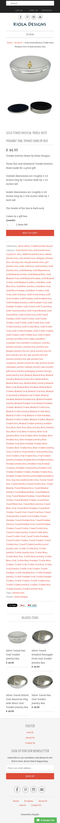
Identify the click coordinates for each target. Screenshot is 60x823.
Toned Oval (20, 512)
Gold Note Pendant (15, 290)
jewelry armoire (14, 347)
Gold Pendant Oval (37, 302)
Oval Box (16, 452)
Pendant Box (30, 460)
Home (16, 801)
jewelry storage (44, 371)
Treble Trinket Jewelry (17, 584)
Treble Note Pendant (27, 560)
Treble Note (41, 552)
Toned (42, 480)
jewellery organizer (31, 343)
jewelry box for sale (21, 355)
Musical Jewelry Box (25, 379)
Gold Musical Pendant (30, 278)
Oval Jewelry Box (44, 452)
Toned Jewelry (18, 484)
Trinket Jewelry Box (33, 589)
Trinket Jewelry (14, 589)
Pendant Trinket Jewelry (18, 476)
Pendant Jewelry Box (16, 464)
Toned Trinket (36, 540)
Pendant (19, 460)
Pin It (22, 605)
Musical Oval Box (36, 391)
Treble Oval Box (36, 564)
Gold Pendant (26, 298)
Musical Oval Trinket (30, 395)
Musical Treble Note (40, 411)
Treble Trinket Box (40, 580)
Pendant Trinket (23, 472)
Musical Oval (21, 391)
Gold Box (29, 266)
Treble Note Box (14, 556)
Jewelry (46, 343)
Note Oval (16, 431)
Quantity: (11, 220)
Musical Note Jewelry (34, 383)
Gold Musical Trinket (24, 282)
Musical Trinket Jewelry (30, 423)
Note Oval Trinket (23, 435)
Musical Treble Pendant (38, 415)
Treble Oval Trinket (30, 568)
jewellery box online (25, 339)
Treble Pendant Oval (25, 576)
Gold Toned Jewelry (16, 310)
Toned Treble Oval (15, 536)
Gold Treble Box (36, 322)
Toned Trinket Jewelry (30, 544)
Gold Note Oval (42, 286)
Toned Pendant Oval (25, 524)
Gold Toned (29, 306)
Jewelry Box (29, 347)
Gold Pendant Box (42, 298)
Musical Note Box (14, 383)
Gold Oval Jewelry (36, 294)
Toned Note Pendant (27, 508)
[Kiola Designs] (30, 24)
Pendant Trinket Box (42, 472)
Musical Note (42, 379)
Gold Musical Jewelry (16, 274)
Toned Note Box (14, 504)
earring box (17, 262)
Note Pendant (40, 435)
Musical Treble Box (39, 407)
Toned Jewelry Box (35, 484)
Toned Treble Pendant (37, 536)
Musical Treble (22, 407)
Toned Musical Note (24, 492)
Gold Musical (25, 270)
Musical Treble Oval (16, 415)
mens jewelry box (15, 375)
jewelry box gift (22, 359)
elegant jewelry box (34, 262)
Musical (28, 375)
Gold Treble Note (30, 326)
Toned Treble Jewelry (17, 532)
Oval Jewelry (28, 452)
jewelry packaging (26, 371)
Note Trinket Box (23, 448)
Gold (21, 266)
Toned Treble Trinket (17, 540)
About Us (30, 737)
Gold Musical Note (36, 274)
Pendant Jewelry (45, 460)
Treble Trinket (22, 580)
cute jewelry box (27, 258)
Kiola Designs (21, 597)
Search (30, 732)
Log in (19, 10)
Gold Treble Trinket (43, 331)
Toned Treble (21, 528)
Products (18, 43)
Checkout (46, 10)
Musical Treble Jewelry (17, 411)
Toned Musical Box (23, 488)
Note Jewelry (33, 427)
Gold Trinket (12, 335)
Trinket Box (44, 584)
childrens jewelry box (33, 254)
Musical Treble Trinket (17, 419)
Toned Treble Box (38, 528)
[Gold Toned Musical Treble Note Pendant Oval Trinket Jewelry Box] (30, 68)
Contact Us (30, 743)
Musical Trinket (37, 419)
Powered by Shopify (30, 814)
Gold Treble (21, 322)
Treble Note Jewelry (34, 556)
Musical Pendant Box (25, 399)
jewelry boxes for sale (28, 363)
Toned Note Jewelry (33, 504)
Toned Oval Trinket (29, 516)
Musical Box (39, 375)
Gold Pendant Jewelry (16, 302)
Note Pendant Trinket (30, 443)
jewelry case (39, 367)
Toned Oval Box (35, 512)
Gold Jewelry (41, 266)
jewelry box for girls (24, 351)
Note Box (21, 427)
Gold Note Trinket (34, 290)
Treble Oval (21, 564)
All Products (24, 246)
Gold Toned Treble (24, 318)
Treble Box (32, 548)
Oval (8, 452)
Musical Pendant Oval (25, 403)
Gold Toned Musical (36, 310)
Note (13, 427)
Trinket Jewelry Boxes (42, 246)
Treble (22, 548)
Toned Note (43, 500)
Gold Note (40, 282)
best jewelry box (24, 250)
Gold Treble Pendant (22, 331)
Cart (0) (33, 10)
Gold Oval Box (19, 294)
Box (19, 254)
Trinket (33, 584)
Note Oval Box (29, 431)
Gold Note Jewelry (25, 286)
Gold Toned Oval (27, 314)
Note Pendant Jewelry (30, 439)
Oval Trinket (12, 456)
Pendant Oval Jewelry (26, 468)
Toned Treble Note (38, 532)
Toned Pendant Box (24, 520)
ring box (15, 480)
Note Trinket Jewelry (43, 448)
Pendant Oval (34, 464)
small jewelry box (29, 480)
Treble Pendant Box (25, 572)
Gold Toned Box (44, 306)
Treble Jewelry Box (24, 552)
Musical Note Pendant (27, 387)
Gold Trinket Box (28, 335)
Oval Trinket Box (28, 456)
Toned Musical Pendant (23, 496)
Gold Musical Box (41, 270)
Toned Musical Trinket (25, 500)
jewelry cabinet (24, 367)
